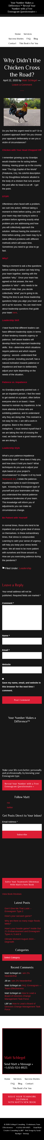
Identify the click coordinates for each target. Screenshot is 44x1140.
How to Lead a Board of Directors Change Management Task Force (20, 996)
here (15, 312)
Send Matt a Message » (18, 1064)
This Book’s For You (22, 1088)
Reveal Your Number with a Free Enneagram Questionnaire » (22, 785)
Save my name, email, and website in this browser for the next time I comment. (21, 687)
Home (7, 1079)
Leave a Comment (22, 84)
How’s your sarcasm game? (18, 916)
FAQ (13, 1083)
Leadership (25, 568)
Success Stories (32, 1079)
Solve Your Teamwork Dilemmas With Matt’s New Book (22, 883)
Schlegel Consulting (22, 24)
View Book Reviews (12, 894)
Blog (20, 1083)
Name (6, 635)
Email (6, 650)
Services (17, 1079)
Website (6, 664)
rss (8, 803)
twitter (9, 807)
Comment (8, 603)
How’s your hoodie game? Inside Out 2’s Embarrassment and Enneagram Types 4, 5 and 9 (23, 931)
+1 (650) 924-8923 (15, 1067)
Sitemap (26, 1134)
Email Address (10, 822)
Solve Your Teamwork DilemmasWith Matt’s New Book (22, 1099)
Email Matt (37, 1128)
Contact (29, 1083)
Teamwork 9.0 (9, 479)
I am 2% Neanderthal (21, 981)
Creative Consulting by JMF (13, 1130)
